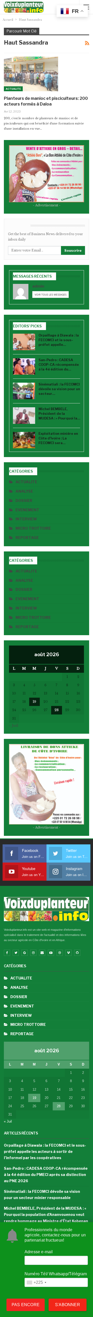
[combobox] (36, 1282)
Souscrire (73, 250)
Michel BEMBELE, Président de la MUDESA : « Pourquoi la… (59, 413)
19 (34, 701)
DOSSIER (24, 500)
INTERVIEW (26, 519)
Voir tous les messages (50, 294)
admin (38, 286)
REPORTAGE (27, 537)
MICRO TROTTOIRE (33, 528)
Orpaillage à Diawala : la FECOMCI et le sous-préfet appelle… (58, 340)
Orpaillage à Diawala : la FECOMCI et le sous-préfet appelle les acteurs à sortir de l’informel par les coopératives (45, 1151)
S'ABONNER (67, 1304)
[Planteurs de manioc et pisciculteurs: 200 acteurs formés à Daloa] (31, 74)
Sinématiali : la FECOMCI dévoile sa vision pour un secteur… (59, 389)
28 (57, 710)
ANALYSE (24, 491)
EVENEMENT (27, 510)
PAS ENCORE (26, 1304)
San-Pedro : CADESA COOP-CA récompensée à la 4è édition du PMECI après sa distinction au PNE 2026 (46, 1174)
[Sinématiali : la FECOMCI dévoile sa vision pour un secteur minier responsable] (24, 391)
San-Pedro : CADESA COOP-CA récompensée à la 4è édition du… (58, 364)
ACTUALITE (13, 88)
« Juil (13, 725)
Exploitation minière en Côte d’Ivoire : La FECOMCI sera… (58, 438)
